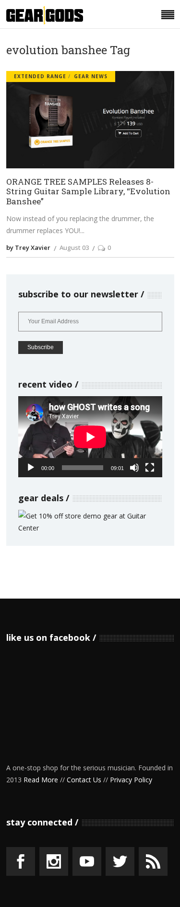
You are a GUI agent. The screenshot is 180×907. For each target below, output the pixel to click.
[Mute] (134, 467)
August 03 (74, 247)
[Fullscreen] (150, 467)
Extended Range (40, 76)
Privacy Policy (131, 779)
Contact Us (84, 779)
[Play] (31, 467)
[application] (90, 436)
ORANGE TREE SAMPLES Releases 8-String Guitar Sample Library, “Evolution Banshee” (88, 192)
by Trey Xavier (28, 247)
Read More (41, 779)
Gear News (91, 76)
